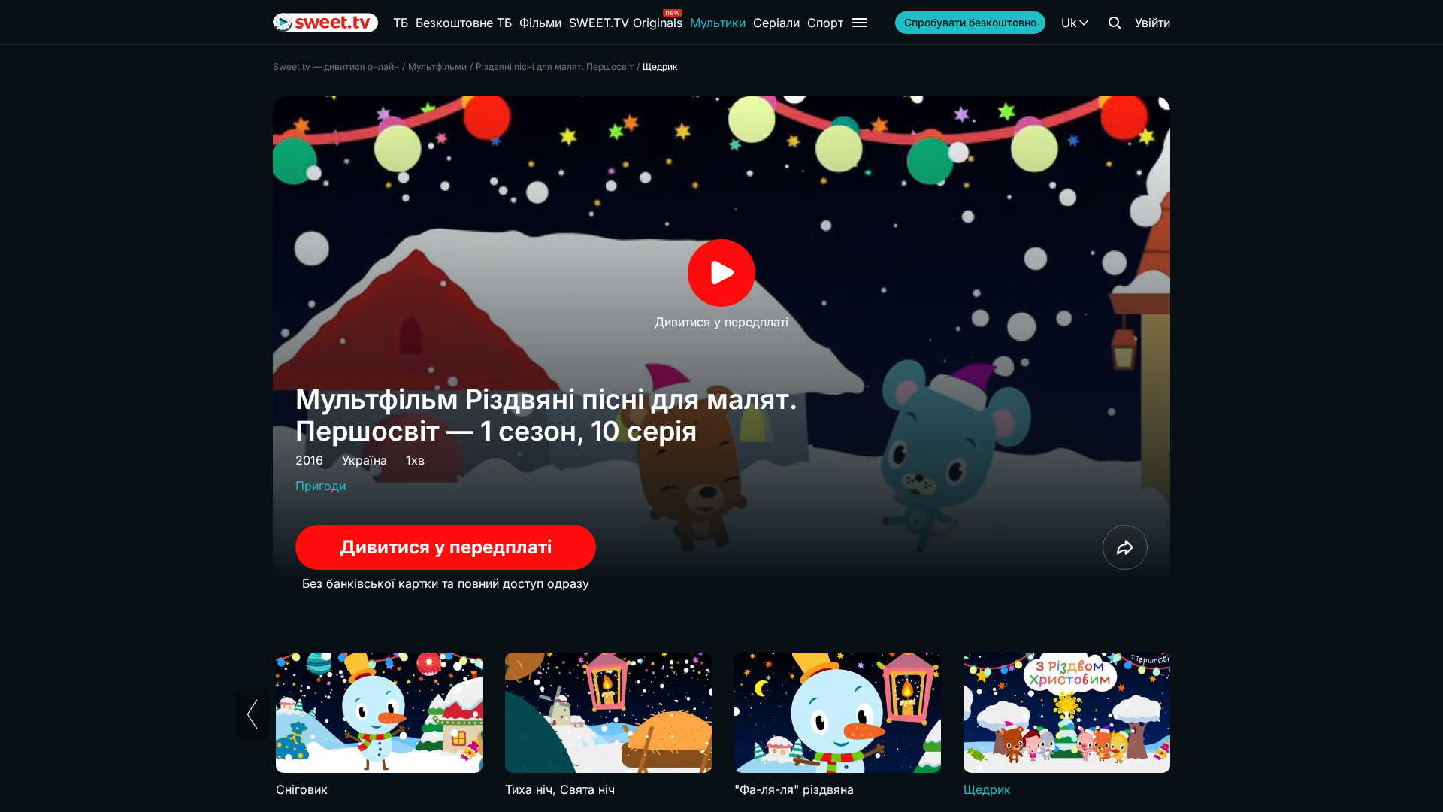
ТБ (400, 22)
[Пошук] (1115, 22)
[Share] (1125, 547)
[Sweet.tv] (325, 22)
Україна (364, 460)
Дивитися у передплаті (446, 547)
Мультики (718, 22)
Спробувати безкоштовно (970, 22)
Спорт (825, 22)
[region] (721, 725)
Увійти (1152, 22)
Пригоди (320, 485)
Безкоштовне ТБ (464, 22)
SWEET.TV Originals (625, 22)
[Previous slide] (252, 714)
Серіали (776, 22)
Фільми (540, 22)
